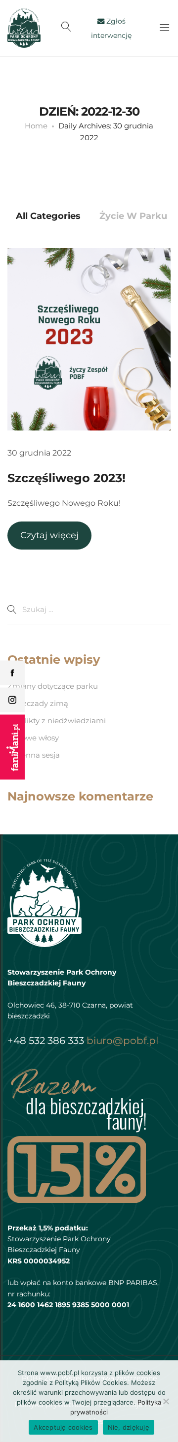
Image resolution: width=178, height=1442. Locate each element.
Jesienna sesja (33, 755)
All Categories (48, 216)
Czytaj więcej (49, 535)
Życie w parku (133, 216)
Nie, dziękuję (128, 1427)
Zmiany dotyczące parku (52, 686)
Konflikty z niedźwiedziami (56, 720)
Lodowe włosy (33, 737)
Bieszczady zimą (37, 703)
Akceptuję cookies (63, 1427)
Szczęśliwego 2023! (66, 478)
